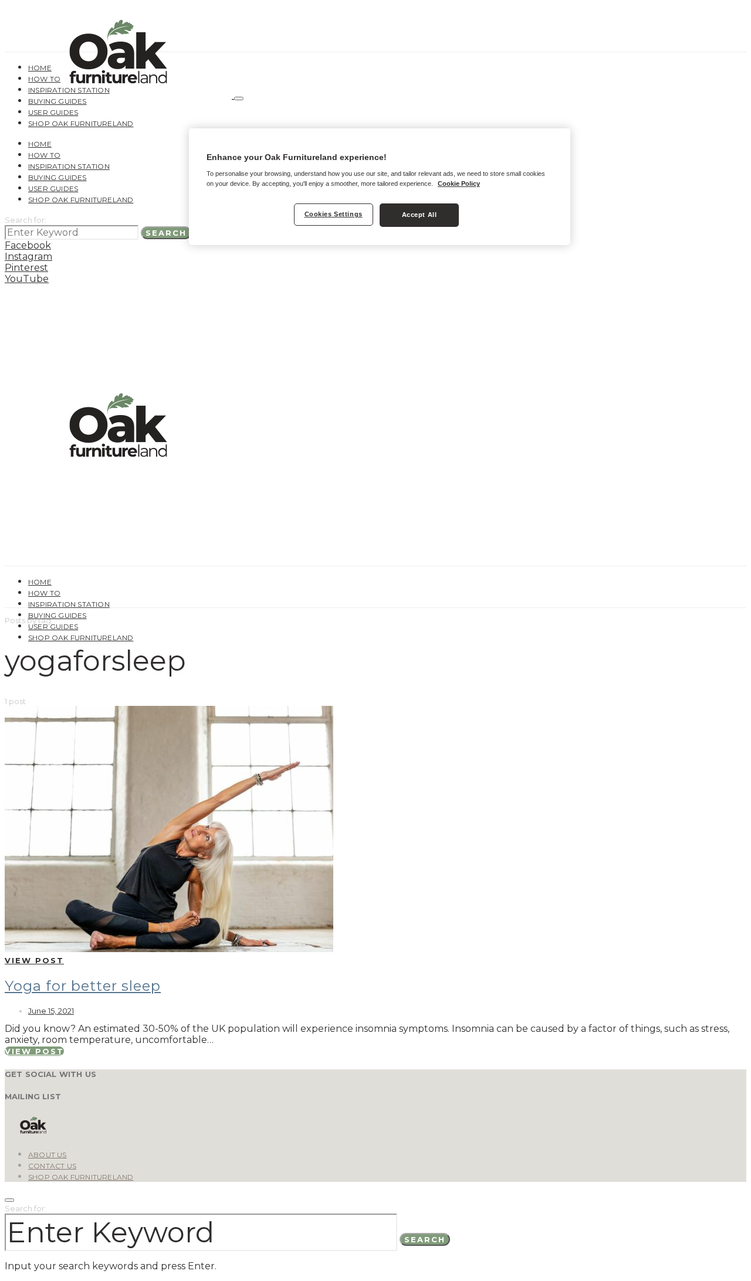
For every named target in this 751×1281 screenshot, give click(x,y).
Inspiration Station (69, 90)
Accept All (419, 214)
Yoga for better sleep (83, 985)
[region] (379, 187)
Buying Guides (57, 101)
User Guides (53, 112)
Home (40, 67)
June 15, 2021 (51, 1010)
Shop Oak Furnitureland (80, 123)
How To (44, 78)
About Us (47, 1154)
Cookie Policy (459, 183)
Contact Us (52, 1165)
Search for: (25, 220)
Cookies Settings (334, 214)
